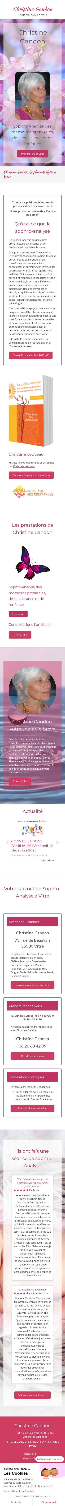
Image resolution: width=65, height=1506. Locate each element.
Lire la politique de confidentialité (19, 1491)
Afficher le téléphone (35, 1436)
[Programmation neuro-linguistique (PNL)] (32, 563)
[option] (32, 841)
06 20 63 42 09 (32, 1045)
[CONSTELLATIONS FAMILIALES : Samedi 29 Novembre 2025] (32, 828)
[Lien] (32, 411)
